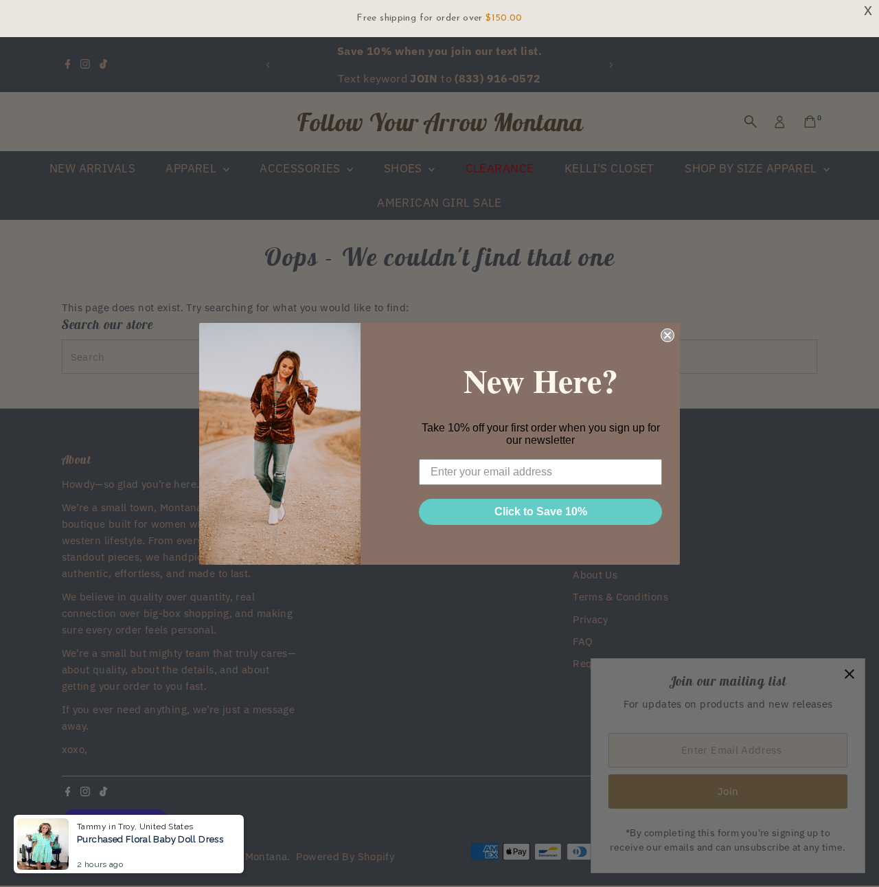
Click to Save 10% (540, 511)
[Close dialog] (667, 335)
